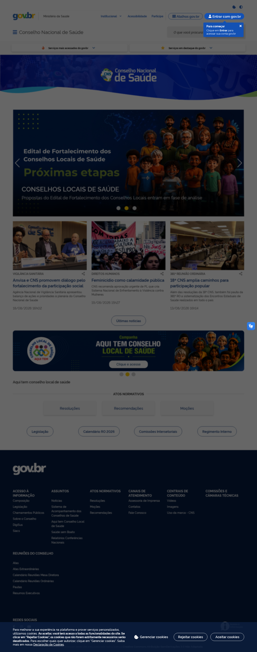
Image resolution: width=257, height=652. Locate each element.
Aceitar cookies (227, 637)
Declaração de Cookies (48, 644)
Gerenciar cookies (154, 637)
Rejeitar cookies (190, 637)
